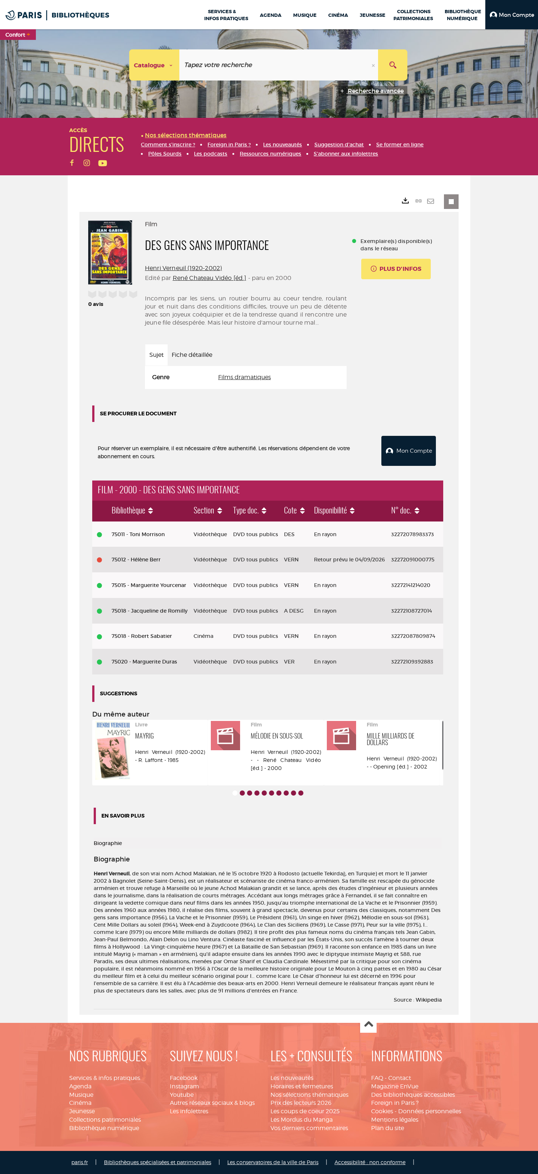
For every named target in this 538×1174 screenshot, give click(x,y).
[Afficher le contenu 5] (264, 793)
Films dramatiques (244, 377)
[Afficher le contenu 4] (256, 793)
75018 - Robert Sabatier (142, 636)
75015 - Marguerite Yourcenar (149, 585)
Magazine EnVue (394, 1086)
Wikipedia (429, 1000)
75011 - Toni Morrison (138, 534)
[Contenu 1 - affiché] (235, 793)
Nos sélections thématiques (309, 1094)
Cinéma (80, 1102)
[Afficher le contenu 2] (242, 793)
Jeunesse (82, 1111)
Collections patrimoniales (105, 1119)
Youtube (182, 1094)
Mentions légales (394, 1119)
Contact (399, 1077)
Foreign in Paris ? (395, 1102)
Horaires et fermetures (301, 1086)
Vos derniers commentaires (309, 1128)
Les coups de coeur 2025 (305, 1111)
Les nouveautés (291, 1077)
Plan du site (387, 1128)
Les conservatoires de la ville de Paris (272, 1162)
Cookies (382, 1111)
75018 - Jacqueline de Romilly (149, 610)
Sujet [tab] (156, 354)
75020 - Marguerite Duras (144, 661)
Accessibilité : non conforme (370, 1162)
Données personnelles (429, 1111)
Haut (368, 1025)
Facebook (184, 1077)
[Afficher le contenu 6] (271, 793)
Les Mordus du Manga (301, 1119)
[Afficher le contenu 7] (278, 793)
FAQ (377, 1077)
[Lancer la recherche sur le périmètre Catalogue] (392, 65)
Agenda (80, 1086)
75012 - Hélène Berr (136, 559)
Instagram (184, 1086)
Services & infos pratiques (104, 1077)
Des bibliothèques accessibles (413, 1094)
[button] (511, 14)
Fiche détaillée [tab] (192, 354)
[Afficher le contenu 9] (293, 793)
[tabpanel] (245, 377)
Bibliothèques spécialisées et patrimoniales (157, 1162)
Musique (81, 1094)
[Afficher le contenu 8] (286, 793)
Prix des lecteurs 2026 (301, 1102)
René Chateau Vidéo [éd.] (210, 277)
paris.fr (79, 1162)
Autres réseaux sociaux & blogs (212, 1102)
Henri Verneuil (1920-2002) (183, 268)
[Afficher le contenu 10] (300, 793)
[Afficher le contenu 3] (249, 793)
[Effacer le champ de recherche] (374, 65)
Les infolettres (189, 1111)
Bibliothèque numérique (104, 1128)
